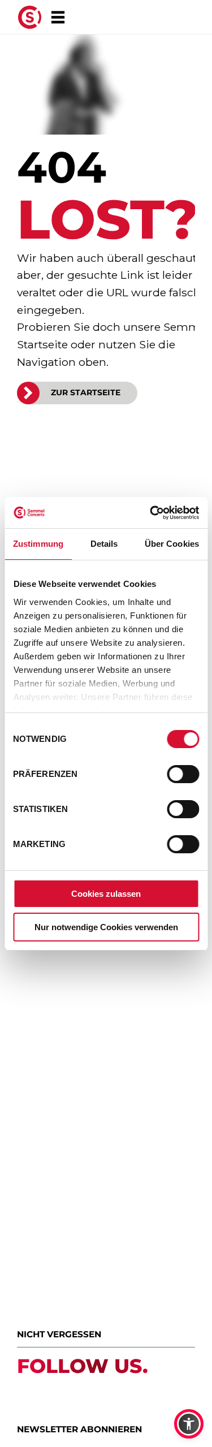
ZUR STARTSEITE (85, 392)
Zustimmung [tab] (38, 543)
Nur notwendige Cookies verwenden (106, 927)
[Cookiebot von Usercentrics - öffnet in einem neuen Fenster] (151, 513)
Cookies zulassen (106, 894)
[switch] (183, 774)
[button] (189, 1424)
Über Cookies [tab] (172, 543)
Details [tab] (104, 543)
